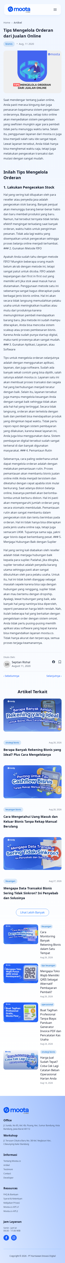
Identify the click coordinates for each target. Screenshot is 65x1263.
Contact (7, 1173)
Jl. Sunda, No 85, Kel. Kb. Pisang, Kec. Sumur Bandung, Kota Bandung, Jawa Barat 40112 (31, 1127)
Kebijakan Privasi (11, 1202)
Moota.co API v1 (11, 1206)
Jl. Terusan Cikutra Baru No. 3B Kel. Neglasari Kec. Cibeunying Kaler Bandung (27, 1142)
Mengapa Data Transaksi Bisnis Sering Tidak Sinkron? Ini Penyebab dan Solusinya (30, 893)
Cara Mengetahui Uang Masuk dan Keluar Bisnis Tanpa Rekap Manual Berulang (30, 821)
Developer (8, 1177)
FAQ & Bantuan (10, 1194)
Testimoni (8, 1169)
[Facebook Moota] (6, 1237)
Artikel (18, 22)
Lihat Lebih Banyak (32, 912)
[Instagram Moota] (13, 1237)
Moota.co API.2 (10, 1211)
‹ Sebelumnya (11, 676)
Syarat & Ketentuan (12, 1198)
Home (6, 22)
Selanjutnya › (54, 676)
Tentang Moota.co (12, 1160)
